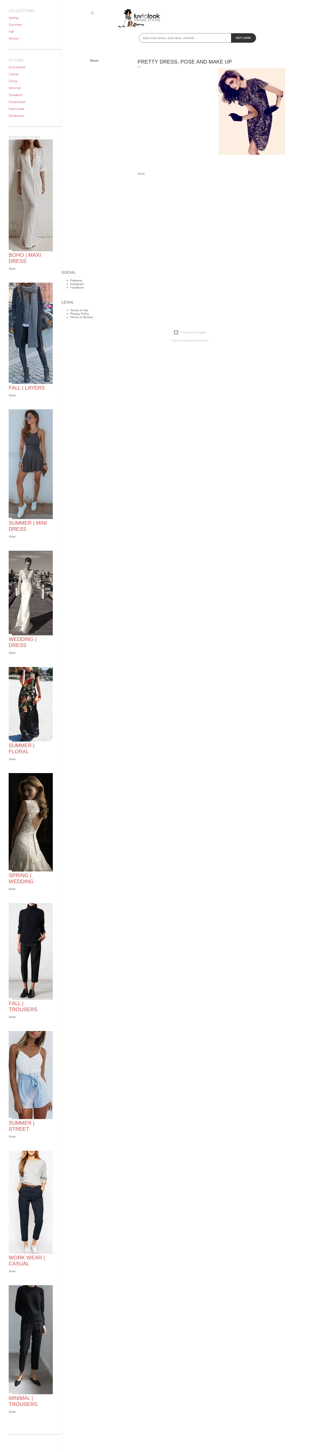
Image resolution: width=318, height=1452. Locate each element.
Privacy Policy (79, 313)
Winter (14, 39)
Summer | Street (21, 1126)
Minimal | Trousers (23, 1401)
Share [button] (94, 60)
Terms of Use (79, 310)
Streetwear (17, 102)
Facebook (77, 287)
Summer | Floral (21, 748)
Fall (11, 32)
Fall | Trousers (23, 1006)
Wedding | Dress (23, 642)
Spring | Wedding (21, 878)
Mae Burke (201, 340)
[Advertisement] (174, 122)
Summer (15, 25)
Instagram (77, 284)
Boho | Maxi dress (25, 258)
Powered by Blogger (193, 332)
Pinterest (76, 280)
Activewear (17, 67)
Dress (13, 81)
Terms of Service (81, 317)
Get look (243, 37)
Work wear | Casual (27, 1261)
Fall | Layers (27, 388)
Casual (13, 74)
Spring (13, 18)
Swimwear (16, 109)
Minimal (15, 88)
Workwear (16, 116)
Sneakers (15, 95)
